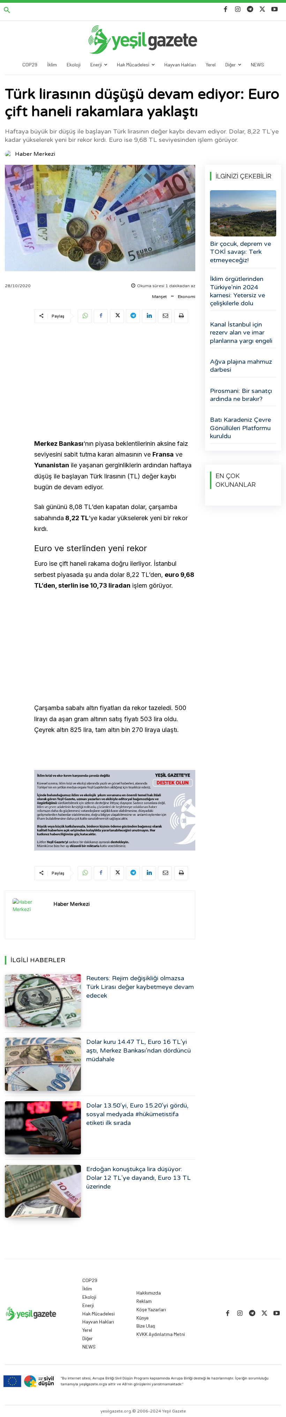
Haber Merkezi (35, 154)
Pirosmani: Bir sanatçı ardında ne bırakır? (241, 395)
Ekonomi (186, 296)
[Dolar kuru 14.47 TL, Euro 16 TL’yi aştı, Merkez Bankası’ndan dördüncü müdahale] (43, 1064)
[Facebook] (225, 9)
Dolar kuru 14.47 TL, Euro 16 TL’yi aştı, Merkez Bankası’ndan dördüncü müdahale (138, 1050)
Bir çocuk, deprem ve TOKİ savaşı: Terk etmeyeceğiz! (240, 252)
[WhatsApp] (85, 316)
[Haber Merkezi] (9, 154)
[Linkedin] (149, 316)
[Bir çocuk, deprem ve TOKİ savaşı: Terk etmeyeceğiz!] (243, 213)
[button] (7, 10)
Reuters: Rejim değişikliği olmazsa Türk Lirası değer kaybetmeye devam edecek (140, 986)
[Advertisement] (114, 382)
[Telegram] (250, 9)
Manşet (159, 296)
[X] (262, 9)
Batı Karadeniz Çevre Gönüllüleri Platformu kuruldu (240, 428)
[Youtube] (274, 9)
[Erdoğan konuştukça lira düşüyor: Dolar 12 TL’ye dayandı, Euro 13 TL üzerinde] (43, 1191)
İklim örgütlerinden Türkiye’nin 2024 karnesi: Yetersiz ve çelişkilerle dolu (237, 291)
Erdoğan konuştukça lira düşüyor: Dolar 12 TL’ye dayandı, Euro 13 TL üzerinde (138, 1177)
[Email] (165, 316)
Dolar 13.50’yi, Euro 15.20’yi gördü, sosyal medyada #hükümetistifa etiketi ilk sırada (137, 1114)
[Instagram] (237, 9)
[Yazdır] (181, 316)
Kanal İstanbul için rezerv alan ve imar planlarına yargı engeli (241, 333)
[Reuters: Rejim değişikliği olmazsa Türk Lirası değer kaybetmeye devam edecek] (43, 1000)
